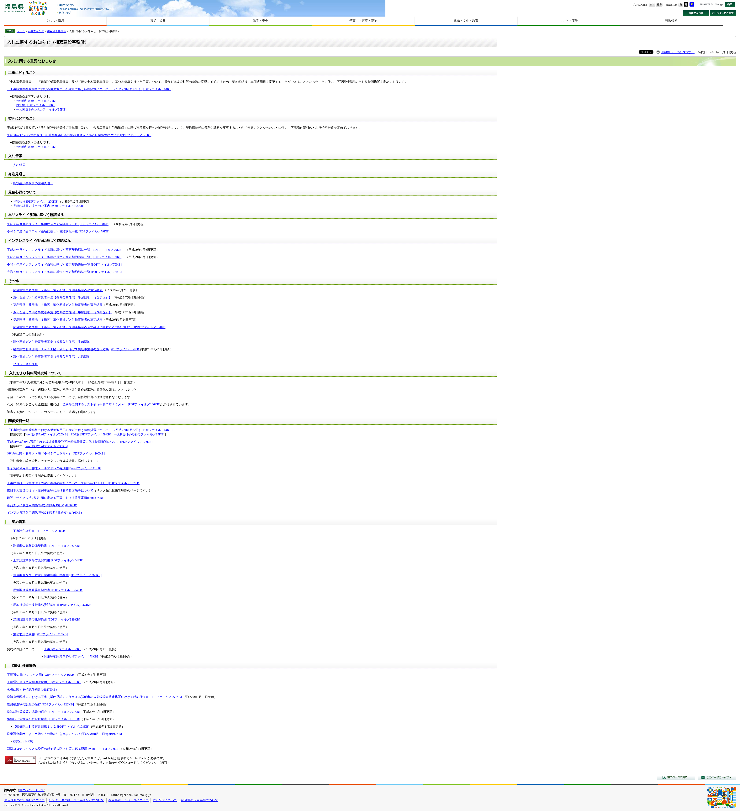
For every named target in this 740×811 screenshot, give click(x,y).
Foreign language (85, 9)
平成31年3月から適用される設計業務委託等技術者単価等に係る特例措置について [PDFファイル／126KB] (79, 135)
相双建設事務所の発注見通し (33, 183)
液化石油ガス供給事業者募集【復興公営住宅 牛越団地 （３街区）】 (62, 312)
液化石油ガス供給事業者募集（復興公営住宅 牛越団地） (53, 341)
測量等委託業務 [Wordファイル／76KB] (71, 656)
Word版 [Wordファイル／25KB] (37, 100)
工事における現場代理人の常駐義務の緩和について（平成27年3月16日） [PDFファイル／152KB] (73, 483)
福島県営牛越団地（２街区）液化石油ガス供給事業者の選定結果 (58, 290)
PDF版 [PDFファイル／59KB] (36, 105)
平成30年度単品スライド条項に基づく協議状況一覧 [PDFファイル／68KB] (58, 224)
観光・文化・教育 (466, 20)
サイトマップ (85, 12)
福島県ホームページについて (128, 800)
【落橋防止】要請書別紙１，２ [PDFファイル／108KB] (51, 726)
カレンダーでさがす (723, 13)
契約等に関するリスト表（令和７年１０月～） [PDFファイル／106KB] (111, 404)
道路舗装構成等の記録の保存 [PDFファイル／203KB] (43, 711)
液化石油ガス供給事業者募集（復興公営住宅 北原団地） (53, 356)
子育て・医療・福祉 (363, 20)
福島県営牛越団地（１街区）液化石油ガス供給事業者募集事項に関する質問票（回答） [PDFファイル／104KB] (89, 327)
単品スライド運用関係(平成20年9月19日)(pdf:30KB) (42, 505)
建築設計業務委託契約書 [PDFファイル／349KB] (46, 619)
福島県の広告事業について (199, 800)
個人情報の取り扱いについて (24, 800)
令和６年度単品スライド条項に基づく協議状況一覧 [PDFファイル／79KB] (58, 231)
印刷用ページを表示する (678, 52)
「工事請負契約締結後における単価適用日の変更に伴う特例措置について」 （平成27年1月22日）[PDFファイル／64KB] (89, 89)
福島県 (14, 8)
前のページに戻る (676, 777)
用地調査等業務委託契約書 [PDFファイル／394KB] (48, 590)
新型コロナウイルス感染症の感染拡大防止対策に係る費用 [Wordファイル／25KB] (63, 748)
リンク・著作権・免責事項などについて (76, 800)
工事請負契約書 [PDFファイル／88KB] (39, 531)
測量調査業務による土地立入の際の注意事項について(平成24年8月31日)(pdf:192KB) (64, 734)
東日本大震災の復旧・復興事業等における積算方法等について (50, 490)
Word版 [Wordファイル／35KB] (37, 146)
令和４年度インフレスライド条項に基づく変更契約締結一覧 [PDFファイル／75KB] (64, 264)
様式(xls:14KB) (23, 741)
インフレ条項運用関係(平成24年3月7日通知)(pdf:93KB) (44, 512)
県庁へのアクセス (31, 790)
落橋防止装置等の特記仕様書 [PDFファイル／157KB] (43, 719)
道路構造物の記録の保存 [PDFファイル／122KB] (40, 704)
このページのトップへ (717, 777)
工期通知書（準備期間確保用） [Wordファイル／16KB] (44, 682)
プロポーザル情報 (25, 364)
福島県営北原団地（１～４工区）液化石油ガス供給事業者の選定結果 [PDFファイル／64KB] (76, 349)
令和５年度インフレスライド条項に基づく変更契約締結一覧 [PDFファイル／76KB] (64, 271)
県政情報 (671, 20)
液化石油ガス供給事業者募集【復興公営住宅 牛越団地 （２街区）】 (62, 297)
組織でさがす (696, 13)
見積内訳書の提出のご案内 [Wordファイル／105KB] (48, 205)
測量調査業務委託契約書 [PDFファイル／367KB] (46, 545)
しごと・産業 (568, 20)
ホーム (21, 31)
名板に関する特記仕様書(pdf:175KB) (32, 689)
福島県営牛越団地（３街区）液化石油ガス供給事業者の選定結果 (58, 304)
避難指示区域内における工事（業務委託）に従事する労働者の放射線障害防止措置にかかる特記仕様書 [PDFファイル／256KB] (94, 697)
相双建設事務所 (56, 31)
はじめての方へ (85, 5)
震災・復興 (158, 20)
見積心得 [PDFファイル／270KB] (35, 201)
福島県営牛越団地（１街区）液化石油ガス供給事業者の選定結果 (58, 319)
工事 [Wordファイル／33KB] (63, 649)
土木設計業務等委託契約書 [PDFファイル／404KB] (48, 560)
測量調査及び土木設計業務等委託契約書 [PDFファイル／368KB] (57, 575)
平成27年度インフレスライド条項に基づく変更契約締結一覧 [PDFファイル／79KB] (64, 249)
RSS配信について (165, 800)
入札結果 (19, 165)
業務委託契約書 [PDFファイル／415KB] (40, 634)
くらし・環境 (55, 20)
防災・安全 (260, 20)
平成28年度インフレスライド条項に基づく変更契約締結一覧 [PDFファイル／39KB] (64, 257)
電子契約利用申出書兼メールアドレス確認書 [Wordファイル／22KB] (54, 468)
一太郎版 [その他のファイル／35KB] (41, 109)
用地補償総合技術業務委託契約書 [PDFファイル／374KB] (52, 604)
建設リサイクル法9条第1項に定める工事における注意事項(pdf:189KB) (55, 497)
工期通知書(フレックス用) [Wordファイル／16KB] (41, 674)
